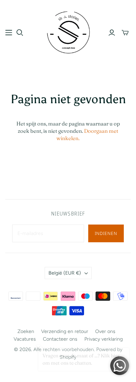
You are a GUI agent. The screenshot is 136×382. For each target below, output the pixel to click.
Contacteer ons (60, 339)
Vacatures (25, 339)
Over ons (105, 331)
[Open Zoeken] (19, 32)
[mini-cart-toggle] (125, 32)
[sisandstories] (68, 31)
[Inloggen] (111, 32)
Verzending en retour (64, 331)
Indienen (106, 233)
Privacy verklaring (103, 339)
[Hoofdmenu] (8, 32)
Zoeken (25, 331)
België (64, 273)
